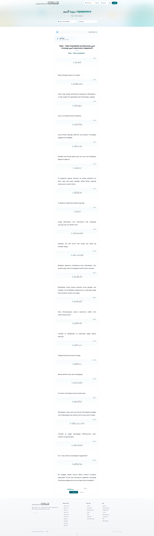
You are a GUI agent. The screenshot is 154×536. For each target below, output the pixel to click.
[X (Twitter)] (36, 513)
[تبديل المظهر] (110, 3)
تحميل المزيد (74, 492)
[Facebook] (33, 513)
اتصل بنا (114, 2)
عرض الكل (82, 492)
